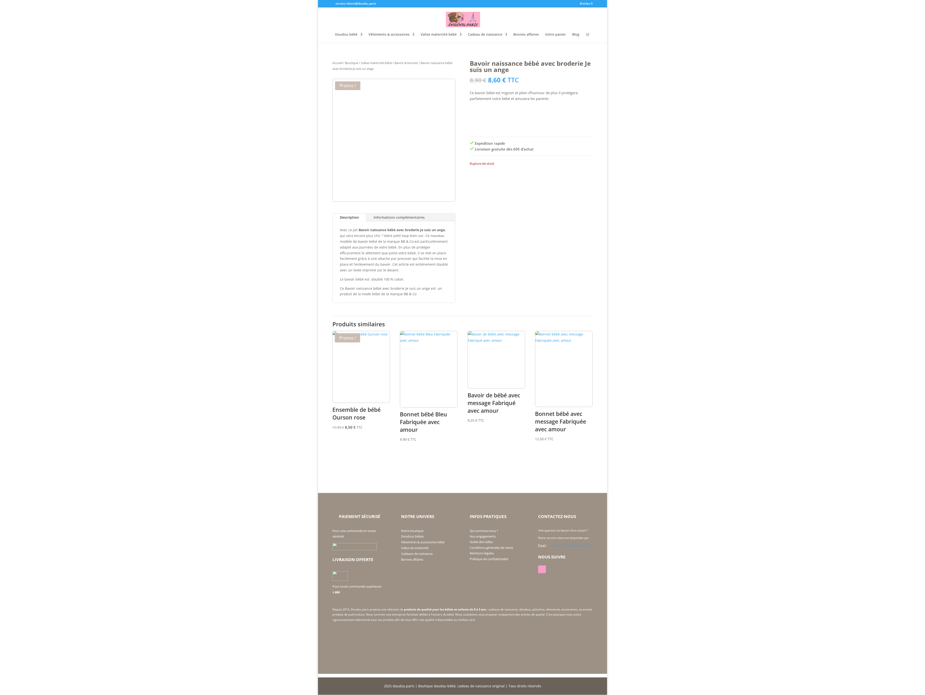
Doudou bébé (346, 35)
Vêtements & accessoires (389, 35)
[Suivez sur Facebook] (542, 569)
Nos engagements (483, 536)
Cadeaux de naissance (417, 553)
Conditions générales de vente (491, 547)
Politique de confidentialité (489, 559)
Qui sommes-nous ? (484, 531)
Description (349, 217)
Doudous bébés (412, 536)
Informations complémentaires (399, 217)
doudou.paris (403, 686)
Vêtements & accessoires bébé (422, 542)
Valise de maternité (415, 548)
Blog (575, 35)
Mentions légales (482, 553)
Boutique (351, 63)
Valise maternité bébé (439, 35)
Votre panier (555, 35)
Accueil (337, 63)
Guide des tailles (481, 542)
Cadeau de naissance (485, 35)
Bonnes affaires (526, 35)
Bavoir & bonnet (406, 63)
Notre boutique (412, 531)
